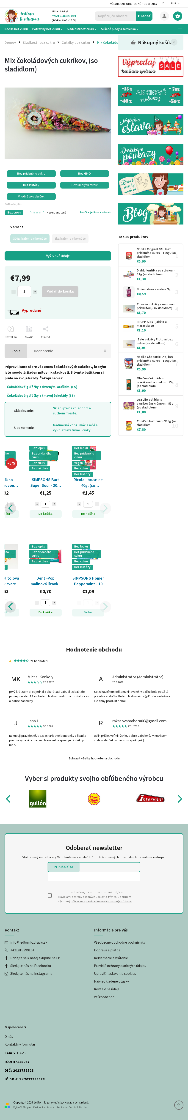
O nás (9, 1036)
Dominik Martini (78, 1107)
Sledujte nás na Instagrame (31, 973)
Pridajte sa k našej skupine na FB (35, 958)
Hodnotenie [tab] (43, 350)
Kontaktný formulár (20, 1044)
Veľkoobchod (104, 997)
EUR (173, 3)
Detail (24, 612)
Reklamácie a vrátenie (111, 958)
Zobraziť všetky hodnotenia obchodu (94, 758)
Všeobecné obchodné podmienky (133, 4)
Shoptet (27, 1107)
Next (105, 508)
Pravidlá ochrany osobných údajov (120, 965)
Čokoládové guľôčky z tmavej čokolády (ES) (41, 395)
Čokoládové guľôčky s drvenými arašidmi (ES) (42, 387)
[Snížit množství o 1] (58, 504)
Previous (10, 508)
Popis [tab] (15, 350)
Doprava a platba (107, 950)
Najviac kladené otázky (111, 981)
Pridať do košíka (60, 291)
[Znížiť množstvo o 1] (13, 292)
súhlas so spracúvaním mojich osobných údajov (102, 901)
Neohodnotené (56, 212)
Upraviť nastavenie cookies (115, 973)
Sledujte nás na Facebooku (30, 965)
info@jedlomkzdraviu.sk (28, 942)
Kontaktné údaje (106, 989)
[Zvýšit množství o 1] (33, 504)
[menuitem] (17, 29)
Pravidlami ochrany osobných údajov (81, 897)
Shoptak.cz (47, 1107)
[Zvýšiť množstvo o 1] (35, 292)
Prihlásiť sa (63, 867)
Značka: (95, 212)
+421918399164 (22, 950)
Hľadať (144, 16)
